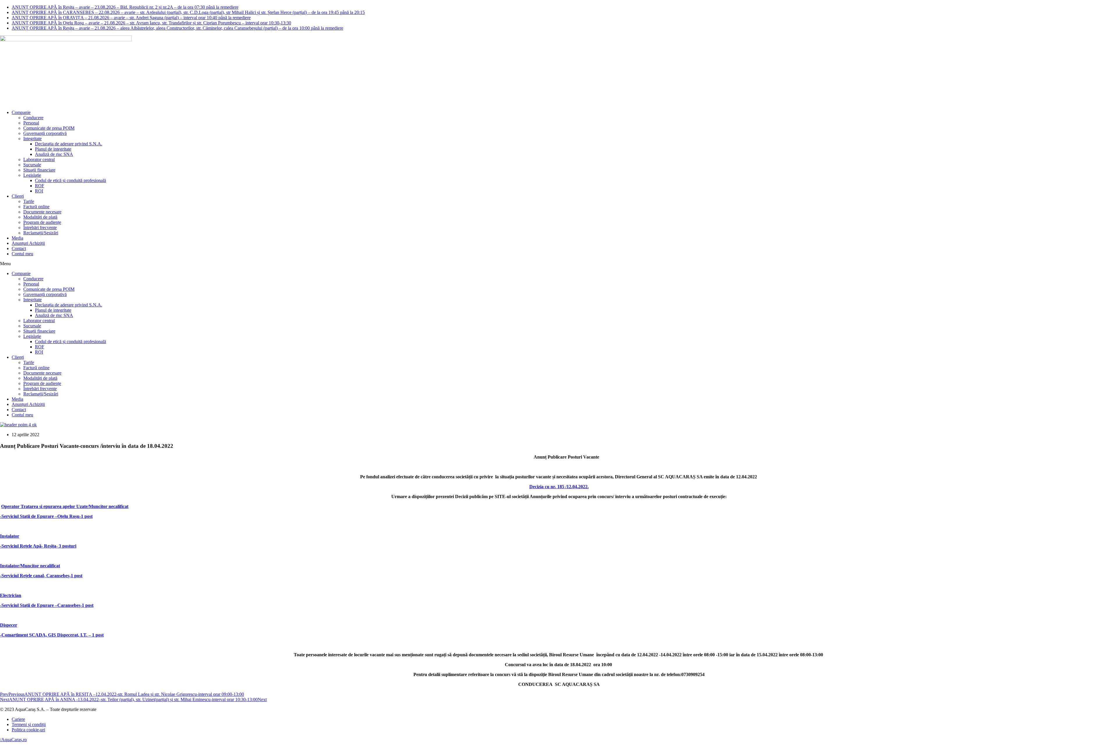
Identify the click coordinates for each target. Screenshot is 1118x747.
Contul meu (22, 253)
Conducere (33, 117)
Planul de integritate (53, 149)
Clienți (18, 196)
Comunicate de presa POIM (49, 128)
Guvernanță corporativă (45, 133)
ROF (39, 185)
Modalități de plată (40, 217)
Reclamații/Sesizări (40, 232)
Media (17, 238)
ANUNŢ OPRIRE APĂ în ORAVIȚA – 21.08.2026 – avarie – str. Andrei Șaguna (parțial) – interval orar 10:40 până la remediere (131, 17)
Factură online (36, 206)
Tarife (28, 201)
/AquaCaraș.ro (13, 739)
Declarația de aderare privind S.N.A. (68, 143)
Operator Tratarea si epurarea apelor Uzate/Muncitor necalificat (64, 506)
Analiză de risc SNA (54, 154)
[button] (559, 263)
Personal (31, 122)
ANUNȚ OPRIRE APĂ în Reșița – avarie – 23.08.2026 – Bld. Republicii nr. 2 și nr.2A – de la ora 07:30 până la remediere (125, 7)
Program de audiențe (42, 222)
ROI (39, 190)
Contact (19, 248)
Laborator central (39, 159)
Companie (21, 112)
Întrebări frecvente (40, 227)
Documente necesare (42, 211)
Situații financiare (39, 169)
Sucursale (32, 164)
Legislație (32, 175)
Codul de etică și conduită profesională (70, 180)
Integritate (32, 138)
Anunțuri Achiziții (28, 243)
